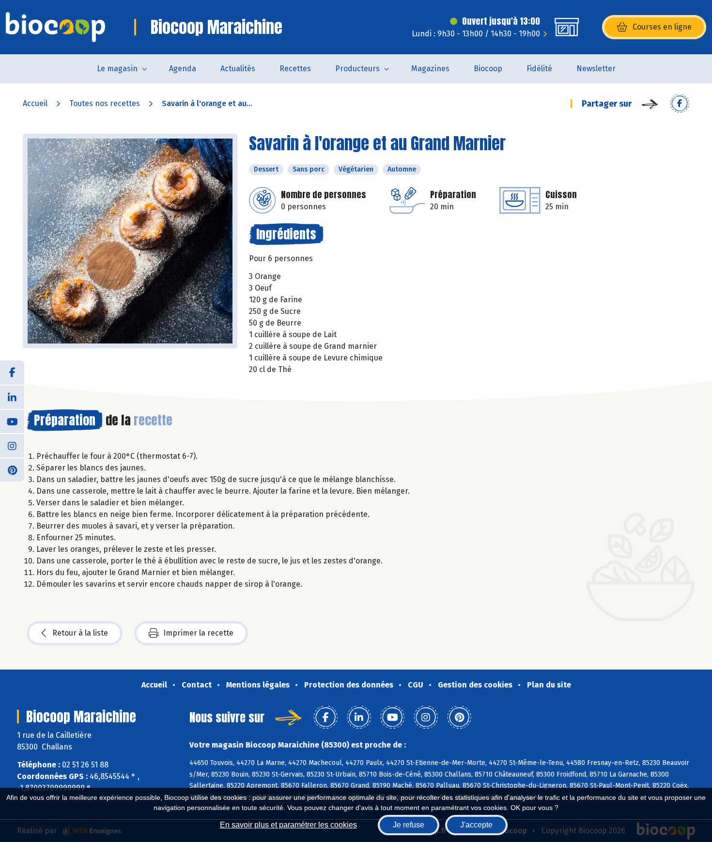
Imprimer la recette (198, 633)
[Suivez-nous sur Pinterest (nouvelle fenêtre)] (12, 469)
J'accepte (476, 825)
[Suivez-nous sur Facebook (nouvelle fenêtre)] (12, 372)
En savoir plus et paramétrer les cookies (288, 825)
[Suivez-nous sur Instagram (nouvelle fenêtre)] (12, 445)
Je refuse (408, 825)
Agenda (182, 68)
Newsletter (596, 68)
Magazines (430, 68)
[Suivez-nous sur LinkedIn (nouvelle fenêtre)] (12, 397)
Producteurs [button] (357, 68)
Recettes (295, 68)
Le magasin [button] (117, 68)
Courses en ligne (662, 26)
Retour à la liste (80, 633)
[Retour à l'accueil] (55, 27)
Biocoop (488, 68)
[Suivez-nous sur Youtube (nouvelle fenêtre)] (12, 421)
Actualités (237, 68)
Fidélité (539, 68)
